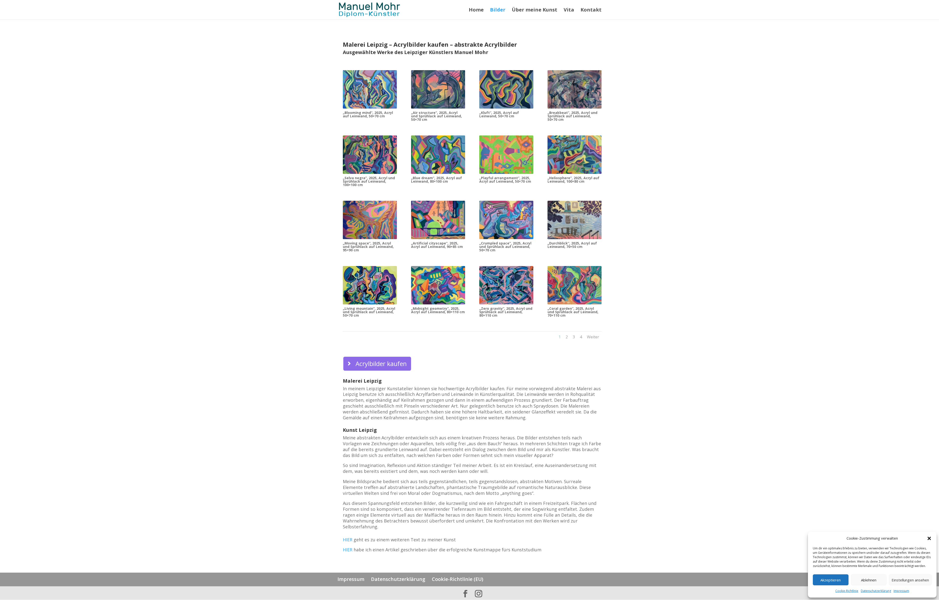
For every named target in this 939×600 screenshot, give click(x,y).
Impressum (901, 591)
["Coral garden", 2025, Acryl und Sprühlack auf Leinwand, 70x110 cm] (575, 303)
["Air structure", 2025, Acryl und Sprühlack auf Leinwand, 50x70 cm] (438, 107)
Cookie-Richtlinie (846, 591)
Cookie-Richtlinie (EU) (457, 579)
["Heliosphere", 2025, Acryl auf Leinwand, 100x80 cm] (575, 172)
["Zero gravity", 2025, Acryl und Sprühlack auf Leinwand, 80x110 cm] (506, 303)
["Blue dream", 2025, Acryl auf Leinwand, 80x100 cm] (438, 172)
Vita (569, 10)
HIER (347, 540)
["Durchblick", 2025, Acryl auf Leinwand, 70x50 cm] (575, 237)
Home (476, 10)
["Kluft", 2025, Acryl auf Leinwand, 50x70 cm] (506, 107)
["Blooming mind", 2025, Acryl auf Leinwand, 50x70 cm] (370, 107)
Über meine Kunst (534, 10)
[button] (929, 538)
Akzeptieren (830, 580)
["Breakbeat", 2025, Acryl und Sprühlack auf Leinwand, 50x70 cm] (575, 107)
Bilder (497, 10)
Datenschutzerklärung (876, 591)
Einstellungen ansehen (910, 580)
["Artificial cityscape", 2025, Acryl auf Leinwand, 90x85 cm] (438, 237)
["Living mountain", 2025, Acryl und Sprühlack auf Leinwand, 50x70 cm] (370, 303)
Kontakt (591, 10)
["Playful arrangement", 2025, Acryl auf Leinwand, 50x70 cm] (506, 172)
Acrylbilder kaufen (381, 363)
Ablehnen (868, 580)
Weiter (593, 337)
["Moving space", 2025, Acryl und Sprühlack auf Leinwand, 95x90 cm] (370, 237)
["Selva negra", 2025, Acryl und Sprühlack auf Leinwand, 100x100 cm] (370, 172)
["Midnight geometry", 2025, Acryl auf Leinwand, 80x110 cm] (438, 303)
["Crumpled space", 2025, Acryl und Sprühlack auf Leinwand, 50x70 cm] (506, 237)
